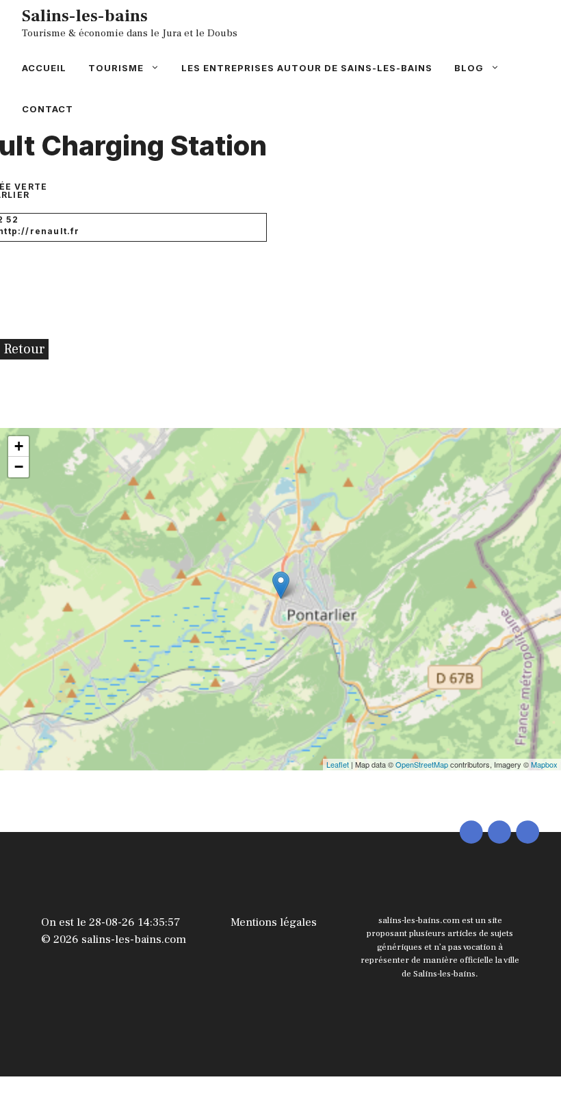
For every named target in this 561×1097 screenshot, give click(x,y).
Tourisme (116, 67)
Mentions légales (274, 922)
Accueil (44, 67)
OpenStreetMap (421, 764)
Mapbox (544, 764)
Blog (469, 67)
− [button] (18, 466)
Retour (24, 349)
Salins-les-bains (85, 16)
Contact (47, 108)
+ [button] (18, 446)
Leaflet (337, 764)
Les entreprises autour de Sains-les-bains (306, 67)
